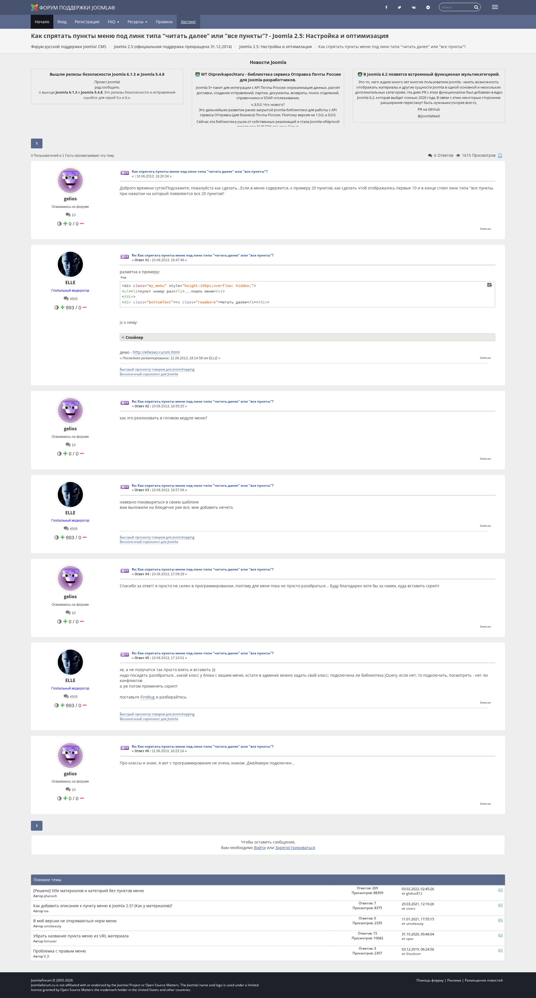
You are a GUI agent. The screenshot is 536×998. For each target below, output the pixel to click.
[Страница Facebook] (386, 7)
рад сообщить (107, 87)
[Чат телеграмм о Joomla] (428, 7)
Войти (260, 847)
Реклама (454, 980)
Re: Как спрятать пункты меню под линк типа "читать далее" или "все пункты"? (203, 255)
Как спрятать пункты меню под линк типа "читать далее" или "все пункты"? (200, 171)
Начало (42, 21)
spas (409, 938)
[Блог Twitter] (399, 7)
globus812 (414, 893)
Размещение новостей (484, 980)
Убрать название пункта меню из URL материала (81, 935)
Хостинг (188, 21)
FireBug (147, 697)
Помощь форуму (430, 980)
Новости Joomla (268, 62)
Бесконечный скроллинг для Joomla (149, 374)
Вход (62, 21)
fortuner (50, 941)
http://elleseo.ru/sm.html (156, 352)
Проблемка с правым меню (59, 951)
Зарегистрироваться (295, 847)
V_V (46, 956)
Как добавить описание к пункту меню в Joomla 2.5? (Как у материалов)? (102, 905)
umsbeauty (52, 926)
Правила (164, 21)
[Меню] (495, 7)
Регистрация (87, 21)
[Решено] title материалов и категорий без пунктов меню (88, 890)
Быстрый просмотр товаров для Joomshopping (157, 369)
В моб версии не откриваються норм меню (75, 920)
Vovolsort (413, 953)
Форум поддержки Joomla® (77, 7)
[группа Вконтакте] (413, 7)
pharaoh (50, 896)
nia (46, 911)
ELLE (70, 282)
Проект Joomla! (107, 81)
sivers (410, 908)
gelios (70, 199)
